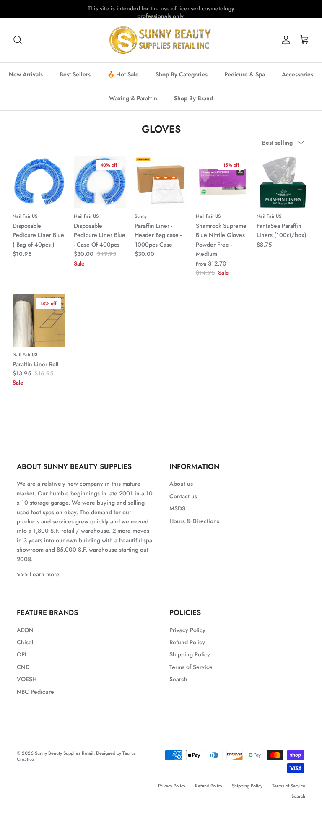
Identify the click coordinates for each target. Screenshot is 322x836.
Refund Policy (187, 642)
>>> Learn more (38, 574)
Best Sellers (75, 74)
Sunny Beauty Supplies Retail (64, 753)
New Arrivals (26, 74)
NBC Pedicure (35, 692)
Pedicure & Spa (244, 74)
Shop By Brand (193, 98)
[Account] (284, 40)
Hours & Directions (194, 521)
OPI (21, 654)
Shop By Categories (182, 74)
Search (178, 679)
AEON (25, 630)
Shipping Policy (189, 654)
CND (23, 667)
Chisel (25, 642)
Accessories (297, 74)
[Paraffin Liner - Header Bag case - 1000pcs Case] (161, 182)
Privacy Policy (187, 630)
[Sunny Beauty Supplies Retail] (161, 40)
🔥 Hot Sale (123, 74)
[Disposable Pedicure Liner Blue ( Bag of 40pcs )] (39, 182)
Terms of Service (191, 667)
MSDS (177, 508)
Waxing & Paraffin (133, 98)
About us (181, 483)
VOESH (26, 679)
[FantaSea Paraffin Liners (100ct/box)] (283, 182)
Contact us (183, 496)
